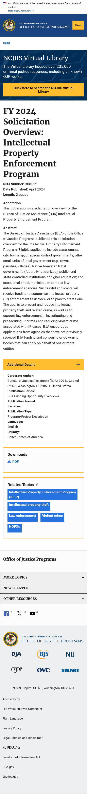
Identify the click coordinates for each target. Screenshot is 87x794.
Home (6, 42)
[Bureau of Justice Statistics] (43, 659)
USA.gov (8, 767)
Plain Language (12, 718)
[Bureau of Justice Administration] (16, 657)
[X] (20, 614)
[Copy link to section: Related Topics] (36, 484)
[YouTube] (34, 614)
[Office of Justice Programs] (9, 25)
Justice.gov (10, 776)
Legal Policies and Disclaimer (22, 738)
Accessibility (11, 699)
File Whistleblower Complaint (22, 709)
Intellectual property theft (29, 505)
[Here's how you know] (43, 7)
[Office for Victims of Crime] (43, 673)
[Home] (44, 25)
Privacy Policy (11, 728)
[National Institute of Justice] (70, 657)
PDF (15, 462)
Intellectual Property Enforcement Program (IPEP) (42, 494)
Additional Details (21, 365)
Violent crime (52, 516)
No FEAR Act (11, 747)
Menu (78, 25)
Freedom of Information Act (21, 757)
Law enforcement (22, 516)
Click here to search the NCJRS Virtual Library (43, 89)
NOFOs (14, 526)
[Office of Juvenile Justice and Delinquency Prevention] (16, 673)
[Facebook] (7, 614)
